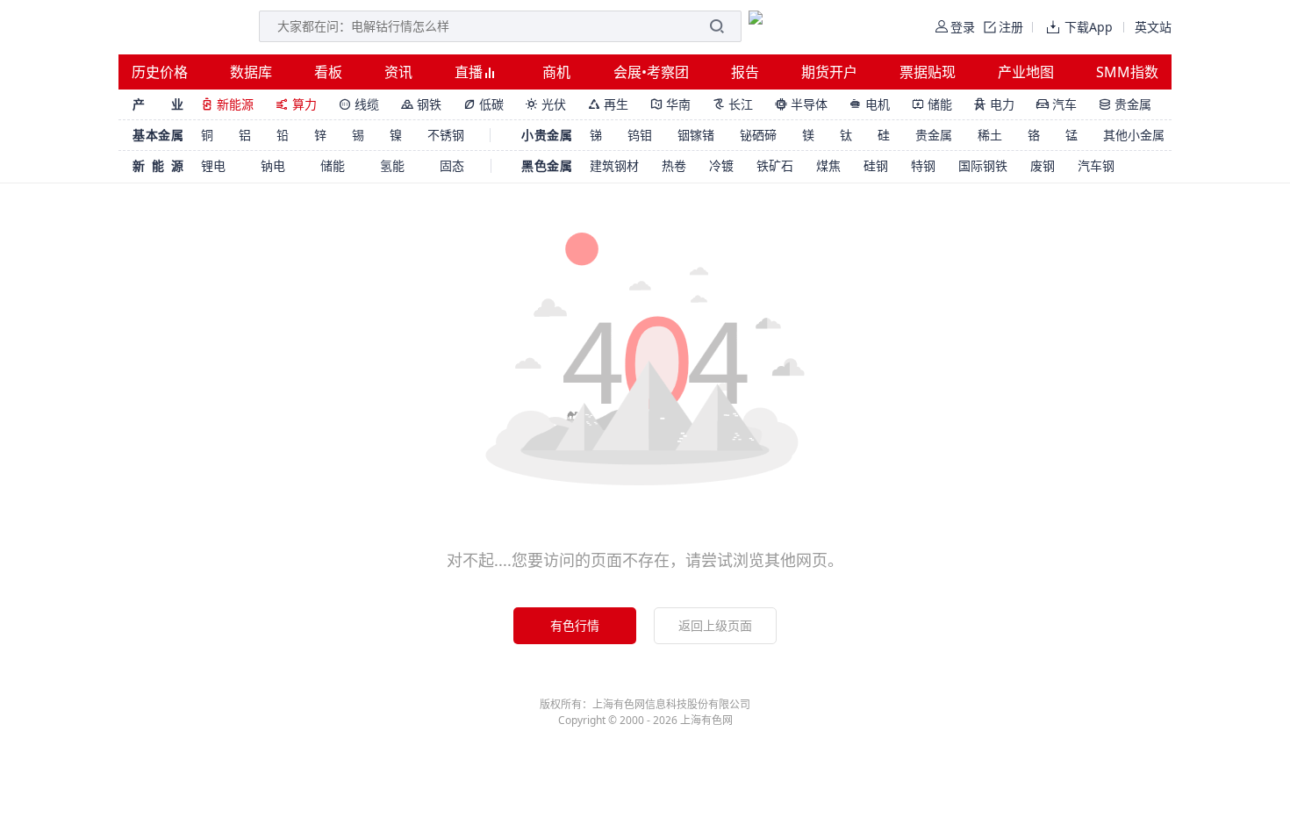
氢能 (392, 165)
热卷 (674, 165)
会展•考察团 (651, 72)
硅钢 (876, 165)
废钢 (1042, 165)
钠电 (273, 165)
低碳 (483, 104)
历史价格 (160, 72)
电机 (869, 104)
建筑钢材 (614, 165)
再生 (608, 104)
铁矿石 (774, 165)
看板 (328, 72)
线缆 (359, 104)
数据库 (251, 72)
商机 (556, 72)
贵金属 (1125, 104)
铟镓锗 (695, 134)
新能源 (227, 104)
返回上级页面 (715, 625)
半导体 (801, 104)
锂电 (213, 165)
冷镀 (721, 165)
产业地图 (1026, 72)
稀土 (990, 134)
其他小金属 (1134, 134)
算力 (296, 104)
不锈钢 (445, 134)
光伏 (546, 104)
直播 (470, 72)
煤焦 (828, 165)
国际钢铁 (982, 165)
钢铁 (421, 104)
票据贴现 (927, 72)
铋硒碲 (758, 134)
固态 (452, 165)
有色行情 (574, 625)
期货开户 (829, 72)
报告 (745, 72)
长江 (733, 104)
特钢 (923, 165)
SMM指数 (1127, 72)
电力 (994, 104)
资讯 (398, 72)
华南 (670, 104)
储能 (932, 104)
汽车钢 (1096, 165)
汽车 (1056, 104)
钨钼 (639, 134)
